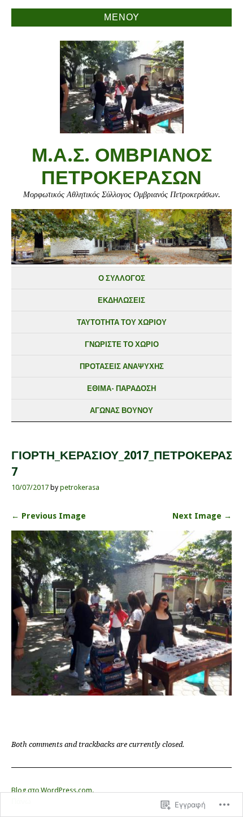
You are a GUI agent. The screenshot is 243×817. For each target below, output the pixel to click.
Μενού (122, 17)
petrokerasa (79, 487)
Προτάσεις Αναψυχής (122, 366)
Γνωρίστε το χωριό (122, 344)
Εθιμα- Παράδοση (121, 388)
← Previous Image (48, 515)
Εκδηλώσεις (121, 300)
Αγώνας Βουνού (121, 410)
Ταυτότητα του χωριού (122, 322)
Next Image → (202, 515)
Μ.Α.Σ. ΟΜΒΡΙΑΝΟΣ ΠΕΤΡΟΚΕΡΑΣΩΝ (122, 166)
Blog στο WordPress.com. (52, 790)
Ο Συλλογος (121, 278)
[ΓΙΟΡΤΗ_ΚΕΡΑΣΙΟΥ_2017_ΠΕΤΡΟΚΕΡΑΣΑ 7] (121, 692)
